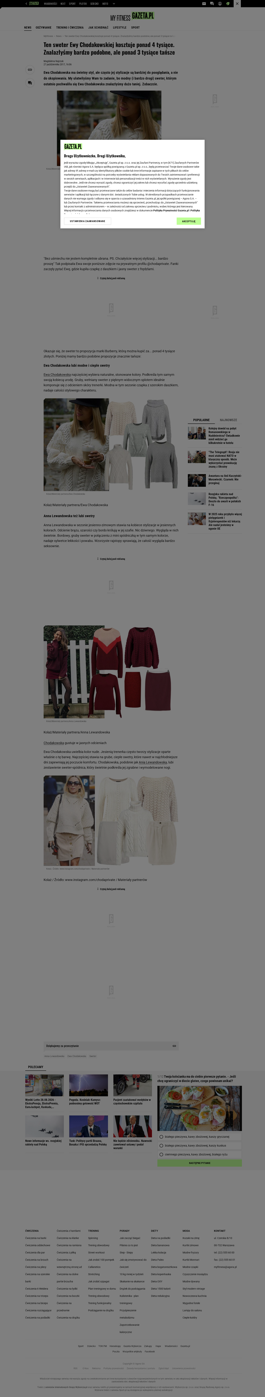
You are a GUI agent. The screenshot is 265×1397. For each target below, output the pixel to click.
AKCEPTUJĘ (189, 221)
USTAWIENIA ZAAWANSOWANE (87, 221)
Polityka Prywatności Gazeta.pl (171, 210)
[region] (132, 184)
